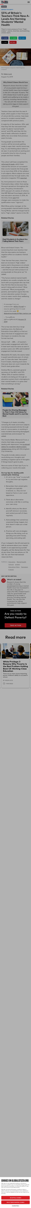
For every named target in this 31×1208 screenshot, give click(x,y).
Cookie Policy (15, 1205)
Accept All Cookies (15, 1197)
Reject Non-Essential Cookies (15, 1202)
